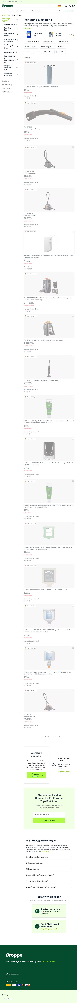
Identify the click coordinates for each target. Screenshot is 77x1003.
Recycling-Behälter (11, 29)
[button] (34, 11)
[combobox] (34, 11)
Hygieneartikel (10, 52)
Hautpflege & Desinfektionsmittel (11, 68)
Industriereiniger (10, 24)
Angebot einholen (35, 775)
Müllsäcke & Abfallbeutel (11, 74)
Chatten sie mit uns (64, 771)
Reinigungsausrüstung (11, 34)
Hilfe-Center (45, 851)
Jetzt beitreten (49, 821)
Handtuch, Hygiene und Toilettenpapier (11, 47)
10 (55, 736)
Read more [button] (27, 28)
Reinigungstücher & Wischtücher (11, 40)
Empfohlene (5, 15)
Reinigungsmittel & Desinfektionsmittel (11, 59)
